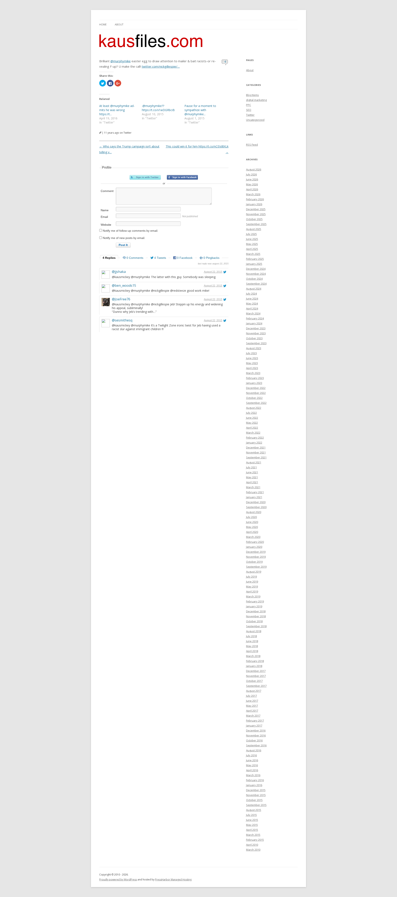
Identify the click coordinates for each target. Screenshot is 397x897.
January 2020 (254, 547)
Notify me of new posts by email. (124, 238)
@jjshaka (119, 271)
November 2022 (256, 393)
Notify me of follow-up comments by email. (130, 230)
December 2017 (255, 671)
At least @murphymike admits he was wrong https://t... (117, 110)
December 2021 (255, 447)
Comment (107, 191)
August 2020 (253, 512)
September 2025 (256, 224)
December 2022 (255, 388)
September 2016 (256, 745)
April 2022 (252, 427)
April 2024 (252, 308)
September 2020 (256, 507)
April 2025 (252, 249)
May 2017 (252, 706)
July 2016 (251, 755)
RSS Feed (252, 144)
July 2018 (251, 636)
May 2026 (252, 184)
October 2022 (254, 398)
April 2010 (252, 845)
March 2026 (253, 194)
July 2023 (251, 353)
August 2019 (253, 571)
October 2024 (254, 279)
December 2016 (255, 730)
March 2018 (253, 656)
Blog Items (252, 95)
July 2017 (251, 696)
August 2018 (253, 631)
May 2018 (252, 646)
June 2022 (252, 418)
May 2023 (252, 363)
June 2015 (252, 820)
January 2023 (254, 383)
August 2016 (253, 750)
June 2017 (252, 701)
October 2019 (254, 562)
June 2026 (252, 179)
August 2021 (253, 462)
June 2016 (252, 760)
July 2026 (251, 174)
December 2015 (255, 790)
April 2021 (252, 482)
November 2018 (256, 616)
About (119, 24)
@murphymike (120, 61)
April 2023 (252, 368)
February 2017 (255, 720)
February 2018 (255, 661)
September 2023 (256, 343)
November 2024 (256, 274)
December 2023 (255, 328)
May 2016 (252, 765)
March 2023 (253, 373)
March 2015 (253, 835)
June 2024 (252, 298)
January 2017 (254, 725)
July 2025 (251, 234)
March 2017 (253, 715)
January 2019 (254, 606)
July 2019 (251, 576)
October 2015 (254, 800)
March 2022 (253, 432)
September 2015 (256, 805)
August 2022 (253, 408)
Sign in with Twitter (145, 177)
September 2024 (256, 283)
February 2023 (255, 378)
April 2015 (252, 830)
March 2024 (253, 313)
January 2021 (254, 497)
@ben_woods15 (124, 285)
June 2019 (252, 581)
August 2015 (253, 810)
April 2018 (252, 651)
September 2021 (256, 457)
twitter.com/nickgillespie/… (161, 66)
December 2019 (255, 552)
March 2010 (253, 849)
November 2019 (256, 557)
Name (105, 210)
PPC (248, 105)
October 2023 (254, 338)
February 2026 (255, 199)
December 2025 (255, 209)
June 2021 (252, 472)
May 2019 (252, 586)
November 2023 (256, 333)
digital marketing (256, 100)
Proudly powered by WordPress (118, 879)
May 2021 (252, 477)
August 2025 (253, 229)
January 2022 (254, 442)
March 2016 (253, 775)
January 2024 (254, 323)
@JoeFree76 (121, 299)
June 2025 (252, 239)
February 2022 (255, 437)
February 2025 (255, 259)
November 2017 (256, 676)
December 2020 (255, 502)
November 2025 (256, 214)
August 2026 (253, 169)
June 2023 (252, 358)
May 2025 (252, 244)
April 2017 (252, 710)
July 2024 (251, 293)
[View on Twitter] (224, 271)
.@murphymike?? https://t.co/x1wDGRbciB (158, 108)
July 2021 (251, 467)
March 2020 (253, 537)
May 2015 (252, 825)
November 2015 (256, 795)
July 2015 (251, 815)
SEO (248, 110)
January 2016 (254, 785)
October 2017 (254, 681)
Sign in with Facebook (182, 177)
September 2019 (256, 566)
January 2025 (254, 264)
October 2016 (254, 740)
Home (102, 24)
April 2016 (252, 770)
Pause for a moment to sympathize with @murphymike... (200, 110)
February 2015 (255, 840)
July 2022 (251, 413)
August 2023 (253, 348)
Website (106, 224)
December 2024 (255, 269)
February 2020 (255, 542)
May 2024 (252, 303)
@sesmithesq (122, 320)
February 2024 (255, 318)
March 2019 (253, 596)
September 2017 (256, 686)
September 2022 (256, 403)
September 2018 (256, 626)
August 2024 (253, 288)
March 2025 (253, 254)
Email (104, 216)
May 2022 (252, 423)
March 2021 (253, 487)
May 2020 (252, 527)
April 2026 (252, 189)
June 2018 (252, 641)
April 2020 (252, 532)
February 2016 (255, 780)
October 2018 (254, 621)
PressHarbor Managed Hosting (173, 879)
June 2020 (252, 522)
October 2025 (254, 219)
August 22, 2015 (213, 271)
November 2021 (256, 452)
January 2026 (254, 204)
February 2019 (255, 601)
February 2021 (255, 492)
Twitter (250, 115)
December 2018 (255, 611)
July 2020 (251, 517)
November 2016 (256, 735)
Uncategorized (255, 120)
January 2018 (254, 666)
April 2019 (252, 591)
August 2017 (253, 691)
